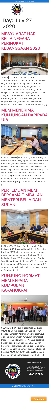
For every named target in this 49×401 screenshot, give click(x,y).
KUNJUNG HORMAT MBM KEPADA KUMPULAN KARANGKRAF (20, 283)
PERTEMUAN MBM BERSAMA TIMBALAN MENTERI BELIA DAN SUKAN (22, 197)
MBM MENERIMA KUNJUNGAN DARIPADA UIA (24, 115)
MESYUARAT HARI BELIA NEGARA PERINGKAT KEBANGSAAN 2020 (20, 41)
